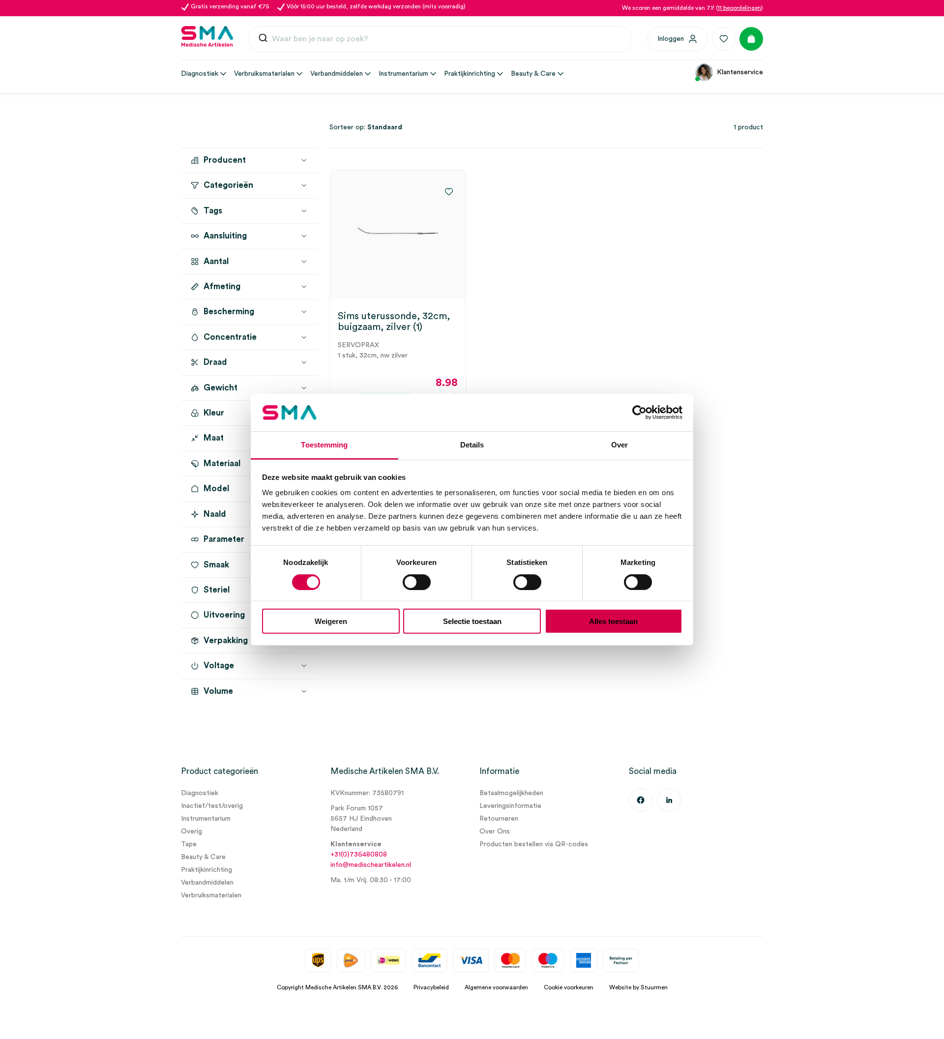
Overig (191, 831)
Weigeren (331, 621)
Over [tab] (619, 445)
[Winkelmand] (751, 39)
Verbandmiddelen (207, 882)
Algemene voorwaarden (496, 987)
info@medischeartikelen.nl (370, 864)
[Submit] (263, 40)
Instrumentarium (206, 818)
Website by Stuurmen (638, 987)
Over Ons (494, 831)
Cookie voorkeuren (568, 987)
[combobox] (440, 39)
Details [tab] (472, 445)
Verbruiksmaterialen (211, 895)
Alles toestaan (613, 621)
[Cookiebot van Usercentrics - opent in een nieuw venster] (639, 412)
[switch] (417, 582)
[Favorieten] (724, 39)
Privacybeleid (431, 987)
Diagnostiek (199, 793)
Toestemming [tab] (324, 445)
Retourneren (498, 818)
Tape (189, 844)
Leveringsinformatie (510, 805)
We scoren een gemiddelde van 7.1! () (692, 8)
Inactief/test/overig (212, 805)
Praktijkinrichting (206, 869)
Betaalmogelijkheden (511, 793)
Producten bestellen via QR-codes (533, 844)
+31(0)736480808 (358, 854)
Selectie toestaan (472, 621)
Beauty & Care (203, 857)
